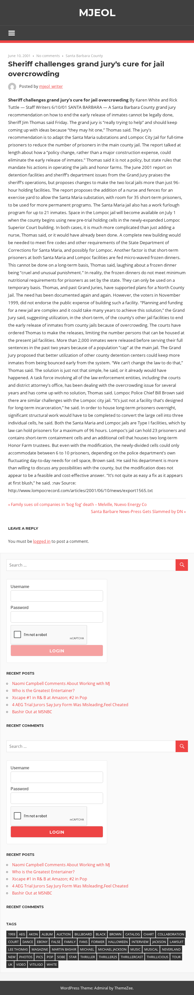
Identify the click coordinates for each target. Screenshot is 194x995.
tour (176, 957)
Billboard (83, 934)
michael (87, 949)
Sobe (61, 957)
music (135, 949)
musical (151, 949)
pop (50, 957)
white (52, 964)
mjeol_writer (51, 86)
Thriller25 (108, 957)
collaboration (171, 934)
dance (27, 941)
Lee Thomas (18, 949)
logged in (42, 541)
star (73, 957)
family (70, 941)
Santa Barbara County (84, 55)
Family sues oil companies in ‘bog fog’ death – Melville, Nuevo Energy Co (79, 504)
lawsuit (176, 941)
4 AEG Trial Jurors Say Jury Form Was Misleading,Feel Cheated (70, 704)
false (55, 941)
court (13, 941)
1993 (11, 934)
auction (64, 934)
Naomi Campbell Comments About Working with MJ (61, 683)
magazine (40, 949)
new (11, 957)
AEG (22, 934)
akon (33, 934)
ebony (42, 941)
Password (20, 607)
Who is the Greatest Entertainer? (43, 690)
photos (25, 957)
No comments (48, 55)
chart (148, 934)
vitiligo (36, 964)
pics (39, 957)
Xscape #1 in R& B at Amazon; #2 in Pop (49, 697)
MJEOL (97, 12)
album (47, 934)
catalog (132, 934)
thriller (87, 957)
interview (140, 941)
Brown (115, 934)
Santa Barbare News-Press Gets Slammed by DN (137, 511)
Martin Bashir (64, 949)
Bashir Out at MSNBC (32, 712)
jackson (159, 941)
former (97, 941)
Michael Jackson (112, 949)
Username (20, 586)
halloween (118, 941)
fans (83, 941)
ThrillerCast (132, 957)
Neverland (171, 949)
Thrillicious (157, 957)
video (21, 964)
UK (10, 964)
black (101, 934)
